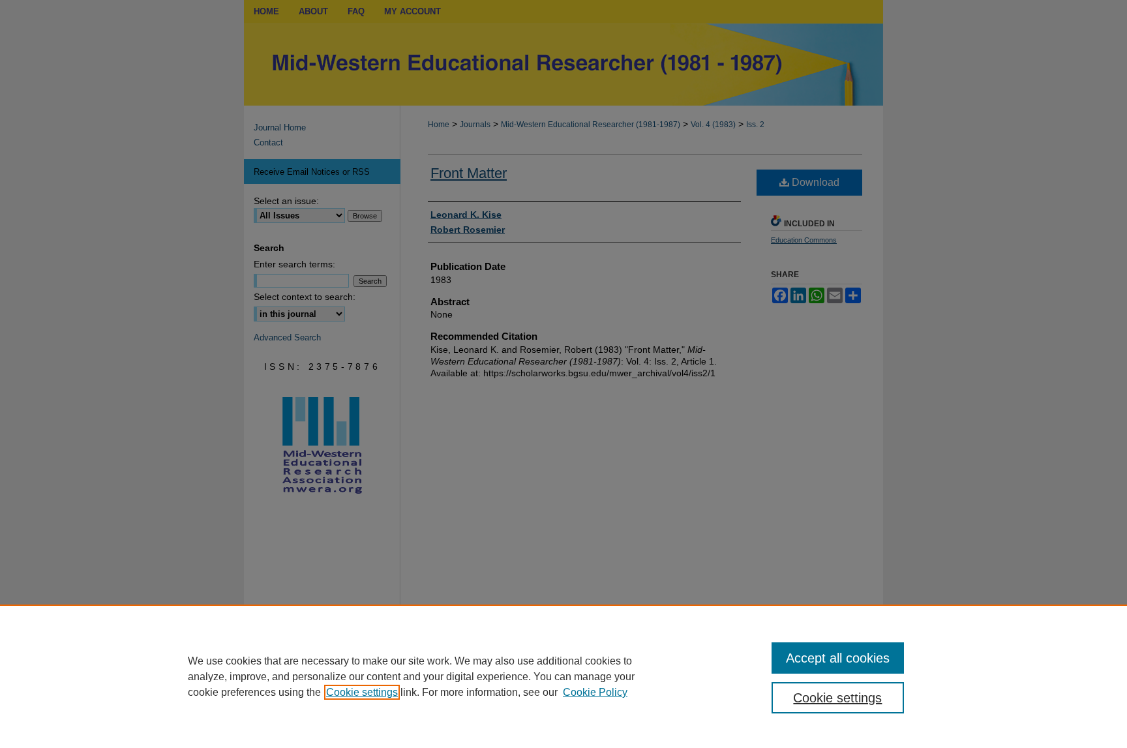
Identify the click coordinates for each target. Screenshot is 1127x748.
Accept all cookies (838, 658)
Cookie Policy (595, 692)
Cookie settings (362, 692)
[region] (563, 676)
